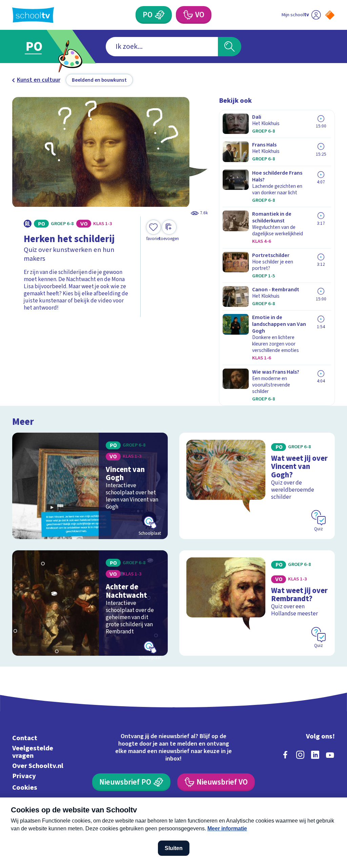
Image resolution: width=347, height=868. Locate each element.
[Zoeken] (229, 46)
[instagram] (300, 754)
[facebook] (285, 754)
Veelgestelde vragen (32, 752)
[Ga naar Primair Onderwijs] (44, 46)
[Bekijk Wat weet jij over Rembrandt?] (257, 603)
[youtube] (330, 754)
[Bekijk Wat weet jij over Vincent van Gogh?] (257, 486)
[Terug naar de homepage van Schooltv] (33, 15)
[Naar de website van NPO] (330, 15)
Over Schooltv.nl (37, 766)
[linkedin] (315, 754)
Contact (24, 738)
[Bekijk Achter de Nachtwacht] (90, 603)
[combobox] (162, 46)
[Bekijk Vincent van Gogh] (90, 486)
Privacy (24, 776)
